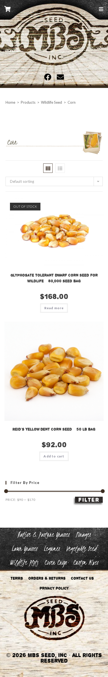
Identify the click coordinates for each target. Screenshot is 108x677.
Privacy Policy (54, 588)
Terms (17, 578)
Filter (88, 500)
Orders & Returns (47, 578)
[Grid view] (48, 168)
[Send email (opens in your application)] (59, 76)
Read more (54, 308)
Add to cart (53, 456)
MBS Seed (54, 44)
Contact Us (82, 578)
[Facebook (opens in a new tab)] (49, 76)
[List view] (60, 168)
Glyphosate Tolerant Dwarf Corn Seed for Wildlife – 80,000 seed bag (54, 278)
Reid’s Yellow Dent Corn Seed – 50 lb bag (54, 429)
